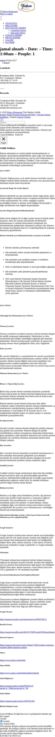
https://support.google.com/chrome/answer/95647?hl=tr (23, 619)
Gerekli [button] (3, 719)
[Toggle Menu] (1, 19)
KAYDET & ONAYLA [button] (10, 736)
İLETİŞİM (9, 42)
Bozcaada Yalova (18, 33)
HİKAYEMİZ (11, 26)
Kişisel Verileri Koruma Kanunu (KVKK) (18, 115)
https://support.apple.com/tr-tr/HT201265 (17, 701)
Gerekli (6, 721)
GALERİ (9, 40)
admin (2, 60)
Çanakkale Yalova (18, 30)
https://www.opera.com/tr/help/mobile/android (19, 673)
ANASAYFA (11, 23)
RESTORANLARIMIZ (15, 28)
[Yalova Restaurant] (17, 11)
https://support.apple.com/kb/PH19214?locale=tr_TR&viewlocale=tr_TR (16, 687)
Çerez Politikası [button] (7, 135)
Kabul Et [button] (19, 135)
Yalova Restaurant (15, 112)
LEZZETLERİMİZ (13, 35)
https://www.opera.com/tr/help (12, 660)
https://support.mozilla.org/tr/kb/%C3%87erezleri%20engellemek (27, 632)
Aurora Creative (24, 117)
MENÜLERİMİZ (12, 37)
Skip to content (6, 14)
